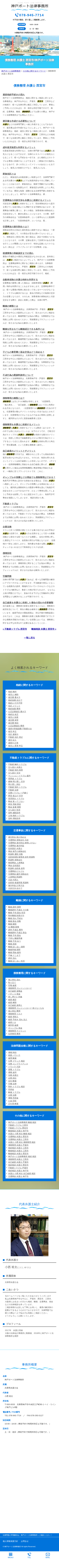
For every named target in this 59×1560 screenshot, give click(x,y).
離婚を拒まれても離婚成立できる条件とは (23, 329)
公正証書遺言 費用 (16, 726)
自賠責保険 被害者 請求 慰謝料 (21, 857)
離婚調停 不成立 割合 (17, 932)
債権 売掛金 (13, 1098)
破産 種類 (12, 1002)
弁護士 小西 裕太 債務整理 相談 (21, 1142)
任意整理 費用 (14, 1034)
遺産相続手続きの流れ (14, 94)
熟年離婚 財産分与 (16, 915)
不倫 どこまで (14, 955)
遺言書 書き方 (14, 697)
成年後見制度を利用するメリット (19, 147)
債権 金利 (12, 1072)
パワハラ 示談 (14, 1067)
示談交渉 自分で (15, 888)
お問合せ (25, 1541)
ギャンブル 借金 (15, 1028)
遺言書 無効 (13, 723)
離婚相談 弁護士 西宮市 (18, 1153)
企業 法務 (12, 1095)
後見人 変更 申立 (15, 746)
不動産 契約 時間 (15, 770)
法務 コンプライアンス (18, 1064)
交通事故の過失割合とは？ (16, 226)
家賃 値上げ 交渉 (15, 796)
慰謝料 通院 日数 (15, 854)
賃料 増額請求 (14, 818)
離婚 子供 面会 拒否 (16, 913)
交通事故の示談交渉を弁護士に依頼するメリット (27, 200)
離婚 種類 (12, 924)
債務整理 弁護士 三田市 (18, 1159)
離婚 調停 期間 (14, 907)
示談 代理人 (13, 880)
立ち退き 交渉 (14, 773)
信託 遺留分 (13, 734)
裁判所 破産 (13, 1025)
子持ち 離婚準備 (15, 938)
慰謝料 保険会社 (15, 860)
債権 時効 (12, 1052)
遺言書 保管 (13, 720)
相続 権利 (12, 692)
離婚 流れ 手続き (15, 918)
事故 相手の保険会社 (17, 851)
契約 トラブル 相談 (16, 1086)
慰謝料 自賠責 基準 (16, 868)
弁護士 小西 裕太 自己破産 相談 (21, 1173)
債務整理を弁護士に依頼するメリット (21, 424)
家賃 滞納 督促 (14, 804)
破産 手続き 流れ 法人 (17, 1019)
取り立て (12, 982)
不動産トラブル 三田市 (18, 1125)
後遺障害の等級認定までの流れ (18, 253)
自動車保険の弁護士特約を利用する (20, 279)
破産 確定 (12, 1000)
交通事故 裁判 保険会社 (18, 874)
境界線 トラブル (15, 778)
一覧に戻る (29, 638)
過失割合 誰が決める (17, 837)
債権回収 (7, 553)
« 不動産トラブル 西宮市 (15, 629)
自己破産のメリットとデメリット (19, 451)
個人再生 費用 (14, 1011)
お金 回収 (12, 1101)
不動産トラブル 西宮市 (18, 1128)
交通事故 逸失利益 (16, 846)
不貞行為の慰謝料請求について (18, 375)
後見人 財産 (13, 717)
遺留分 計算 (13, 743)
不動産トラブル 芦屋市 (18, 1168)
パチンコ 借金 (14, 994)
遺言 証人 (12, 740)
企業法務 (7, 527)
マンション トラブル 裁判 (19, 776)
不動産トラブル (10, 504)
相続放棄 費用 (14, 709)
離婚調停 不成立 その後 (18, 910)
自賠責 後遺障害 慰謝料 (18, 883)
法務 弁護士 (13, 1075)
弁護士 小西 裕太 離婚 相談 (20, 1134)
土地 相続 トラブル (16, 815)
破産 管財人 (13, 1017)
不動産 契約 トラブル (17, 787)
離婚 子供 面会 (14, 935)
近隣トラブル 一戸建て (18, 793)
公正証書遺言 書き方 (17, 711)
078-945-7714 (31, 15)
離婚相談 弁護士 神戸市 (18, 1131)
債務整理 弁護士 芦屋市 (18, 1145)
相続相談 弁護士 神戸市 (18, 1171)
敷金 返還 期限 (14, 807)
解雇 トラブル (14, 1092)
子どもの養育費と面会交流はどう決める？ (23, 352)
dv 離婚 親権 (13, 927)
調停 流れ (12, 958)
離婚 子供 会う (14, 941)
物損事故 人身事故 (16, 863)
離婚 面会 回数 (14, 921)
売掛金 (11, 1089)
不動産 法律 (13, 790)
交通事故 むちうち (16, 871)
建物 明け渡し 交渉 (16, 781)
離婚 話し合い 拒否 (16, 961)
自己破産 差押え (15, 1005)
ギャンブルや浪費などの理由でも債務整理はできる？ (29, 477)
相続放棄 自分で (15, 700)
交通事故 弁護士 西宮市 (18, 1136)
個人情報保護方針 (10, 1541)
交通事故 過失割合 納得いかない (22, 843)
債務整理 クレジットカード (20, 988)
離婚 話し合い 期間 (16, 947)
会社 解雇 (12, 1081)
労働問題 (7, 576)
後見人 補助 (13, 694)
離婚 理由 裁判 (14, 952)
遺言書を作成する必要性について (19, 121)
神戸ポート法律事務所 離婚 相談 (22, 1122)
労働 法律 (12, 1084)
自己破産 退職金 (15, 991)
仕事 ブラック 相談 (16, 1061)
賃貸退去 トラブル (16, 798)
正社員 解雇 (13, 1104)
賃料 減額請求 (14, 813)
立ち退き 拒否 (14, 810)
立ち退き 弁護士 (15, 767)
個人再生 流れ (14, 980)
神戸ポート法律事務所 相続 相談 (22, 1156)
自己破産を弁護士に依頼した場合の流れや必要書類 (28, 602)
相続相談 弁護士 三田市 (18, 1148)
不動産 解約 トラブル (17, 764)
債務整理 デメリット (17, 1031)
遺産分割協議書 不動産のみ (20, 729)
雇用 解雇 (12, 1058)
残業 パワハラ (14, 1055)
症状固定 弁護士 (15, 848)
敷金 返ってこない (16, 801)
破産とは (12, 1022)
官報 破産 (12, 985)
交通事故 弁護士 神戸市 (18, 1176)
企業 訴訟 (12, 1078)
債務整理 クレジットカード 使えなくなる (26, 1008)
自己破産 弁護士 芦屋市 (18, 1162)
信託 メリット (14, 706)
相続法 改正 (13, 714)
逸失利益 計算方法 (16, 885)
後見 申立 (12, 731)
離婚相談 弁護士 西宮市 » (43, 629)
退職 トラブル (14, 1069)
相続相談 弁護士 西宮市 (18, 1165)
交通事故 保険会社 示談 (18, 840)
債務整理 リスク (15, 1014)
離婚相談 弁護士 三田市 (18, 1151)
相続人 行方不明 (15, 703)
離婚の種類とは (10, 306)
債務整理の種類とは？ (14, 398)
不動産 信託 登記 (15, 737)
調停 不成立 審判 (15, 930)
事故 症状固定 (14, 865)
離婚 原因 (12, 944)
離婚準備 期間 (14, 950)
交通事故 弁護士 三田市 (18, 1139)
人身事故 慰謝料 (15, 877)
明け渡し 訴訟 (14, 784)
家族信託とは (9, 174)
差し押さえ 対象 (15, 997)
